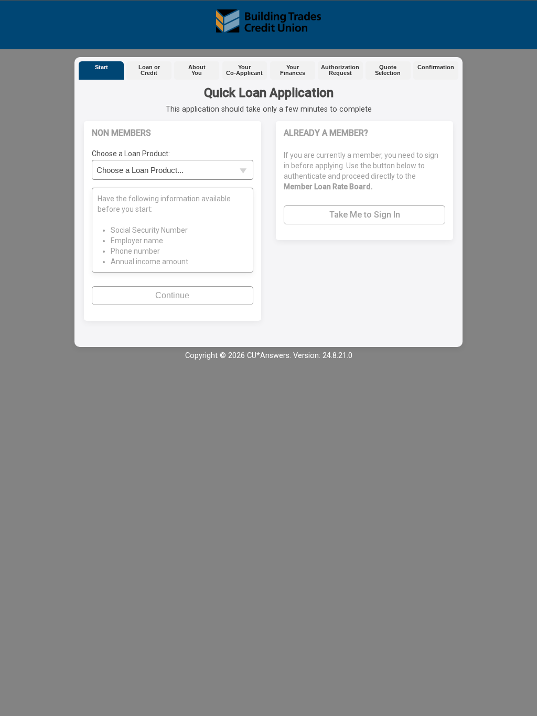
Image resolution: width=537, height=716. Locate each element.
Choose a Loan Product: (131, 153)
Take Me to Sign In (364, 215)
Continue (172, 295)
